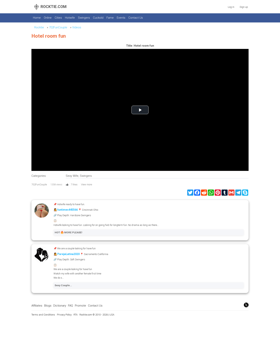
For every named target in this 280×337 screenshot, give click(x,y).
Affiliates (36, 305)
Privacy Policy (64, 314)
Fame (110, 17)
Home (37, 17)
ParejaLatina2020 (68, 254)
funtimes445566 (67, 209)
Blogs (47, 305)
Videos (76, 27)
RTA (76, 314)
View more (86, 184)
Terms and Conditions (43, 314)
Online (48, 17)
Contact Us (135, 17)
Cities (58, 17)
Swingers (84, 17)
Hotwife (70, 17)
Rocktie (39, 27)
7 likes (74, 184)
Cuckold (98, 17)
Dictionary (59, 305)
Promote (80, 305)
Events (121, 17)
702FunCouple (58, 27)
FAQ (70, 305)
